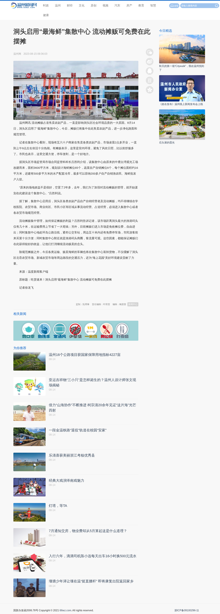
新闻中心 (132, 304)
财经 (70, 5)
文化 (82, 5)
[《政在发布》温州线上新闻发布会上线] (182, 88)
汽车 (117, 5)
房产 (129, 5)
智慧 (153, 5)
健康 (46, 15)
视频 (105, 5)
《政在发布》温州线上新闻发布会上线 (181, 104)
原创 (93, 5)
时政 (46, 5)
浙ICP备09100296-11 (186, 610)
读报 (176, 6)
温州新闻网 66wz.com (42, 295)
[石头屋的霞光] (182, 124)
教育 (141, 5)
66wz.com (65, 610)
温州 (58, 5)
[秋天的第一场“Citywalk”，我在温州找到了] (182, 48)
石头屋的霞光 (167, 142)
